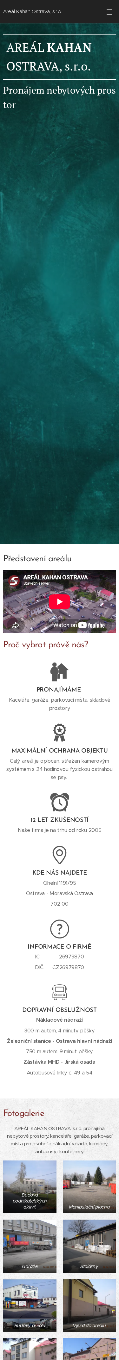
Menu (109, 11)
